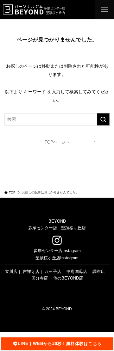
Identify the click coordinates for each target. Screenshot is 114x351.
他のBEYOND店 (68, 278)
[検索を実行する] (103, 119)
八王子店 (53, 271)
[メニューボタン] (104, 9)
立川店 (11, 271)
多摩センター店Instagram (57, 250)
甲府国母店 (76, 271)
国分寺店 (39, 278)
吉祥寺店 (31, 271)
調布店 (98, 271)
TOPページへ (57, 142)
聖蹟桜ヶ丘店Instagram (57, 258)
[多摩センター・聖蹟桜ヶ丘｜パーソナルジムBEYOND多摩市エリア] (34, 9)
